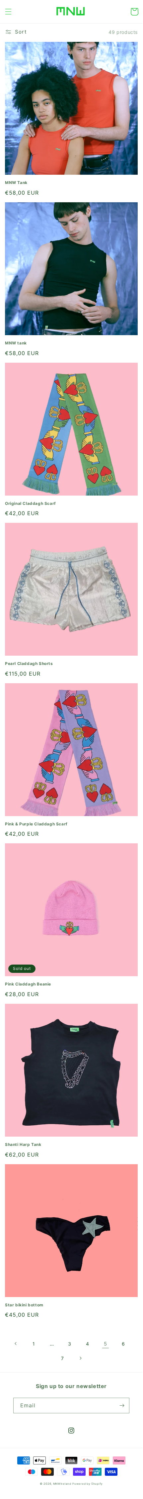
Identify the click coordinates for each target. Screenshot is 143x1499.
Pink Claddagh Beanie (28, 984)
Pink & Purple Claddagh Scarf (36, 823)
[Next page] (80, 1358)
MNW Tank (16, 182)
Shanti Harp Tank (23, 1144)
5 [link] (105, 1344)
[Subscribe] (121, 1405)
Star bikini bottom (24, 1304)
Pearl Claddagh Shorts (29, 663)
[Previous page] (16, 1343)
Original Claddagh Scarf (30, 503)
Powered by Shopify (87, 1483)
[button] (8, 11)
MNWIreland (62, 1483)
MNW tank (16, 342)
